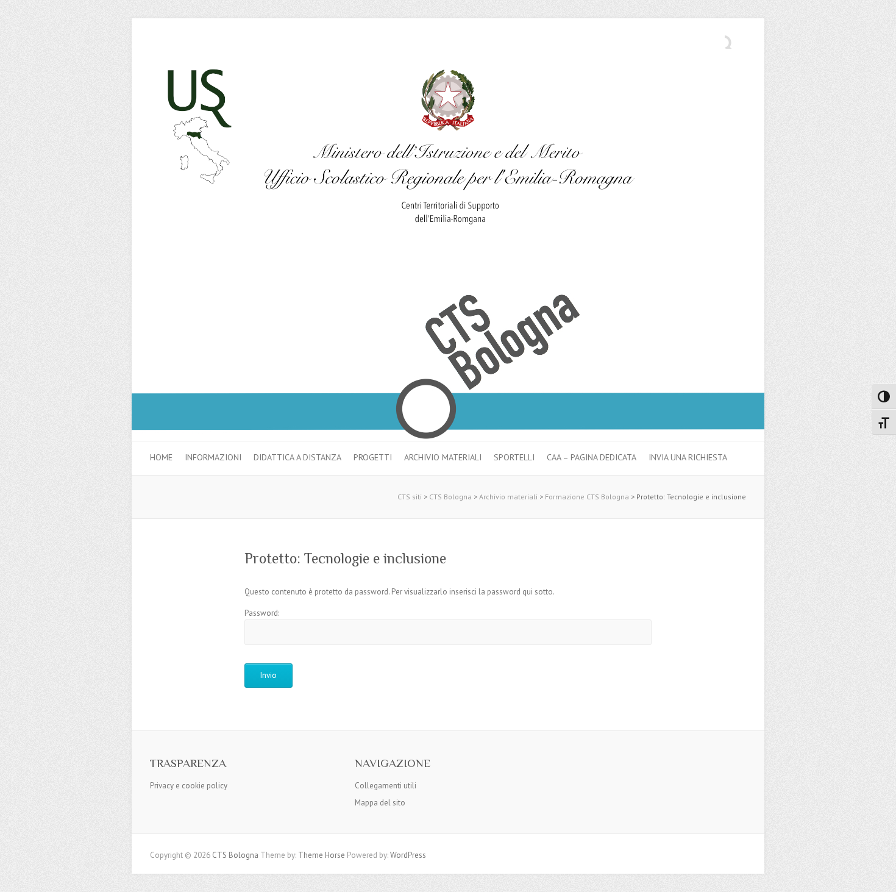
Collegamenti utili (385, 785)
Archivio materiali (443, 457)
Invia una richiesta (688, 457)
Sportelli (514, 457)
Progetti (373, 457)
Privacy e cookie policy (188, 785)
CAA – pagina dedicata (591, 457)
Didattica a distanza (297, 457)
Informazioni (213, 457)
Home (161, 457)
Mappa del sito (380, 802)
